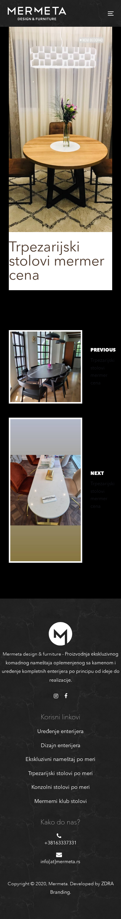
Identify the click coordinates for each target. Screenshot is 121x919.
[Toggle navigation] (96, 13)
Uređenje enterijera (60, 731)
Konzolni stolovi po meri (60, 787)
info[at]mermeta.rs (60, 862)
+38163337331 (60, 843)
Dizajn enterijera (60, 745)
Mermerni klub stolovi (60, 801)
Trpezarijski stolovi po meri (60, 773)
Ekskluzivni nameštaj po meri (60, 759)
